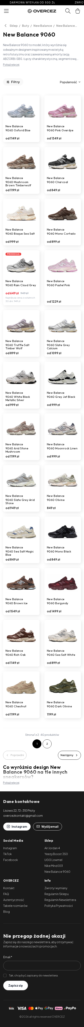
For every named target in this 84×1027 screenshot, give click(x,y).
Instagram (19, 826)
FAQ (6, 894)
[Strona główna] (42, 11)
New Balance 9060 (65, 26)
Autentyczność (13, 900)
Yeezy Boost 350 (56, 854)
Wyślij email (50, 826)
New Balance (42, 25)
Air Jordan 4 (52, 848)
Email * (7, 957)
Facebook (10, 860)
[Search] (68, 11)
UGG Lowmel (53, 860)
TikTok (7, 854)
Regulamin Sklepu (56, 894)
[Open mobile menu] (6, 11)
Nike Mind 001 (53, 865)
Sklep (14, 25)
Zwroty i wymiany (55, 888)
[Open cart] (77, 11)
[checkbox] (5, 975)
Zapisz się (15, 985)
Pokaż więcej (11, 64)
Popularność (68, 82)
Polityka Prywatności (58, 905)
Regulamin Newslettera (60, 900)
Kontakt (8, 888)
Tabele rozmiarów (15, 905)
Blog (6, 911)
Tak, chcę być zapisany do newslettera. (33, 975)
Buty (25, 25)
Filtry (15, 82)
